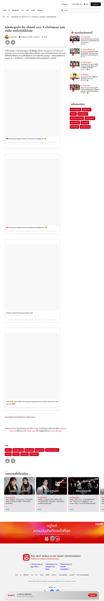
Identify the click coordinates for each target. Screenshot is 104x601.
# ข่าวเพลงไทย (85, 37)
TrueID (9, 4)
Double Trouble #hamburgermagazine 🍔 (19, 313)
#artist (8, 450)
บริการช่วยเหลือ (66, 581)
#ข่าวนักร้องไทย (18, 450)
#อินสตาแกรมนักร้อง (52, 450)
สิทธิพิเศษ (15, 10)
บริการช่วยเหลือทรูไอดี (83, 575)
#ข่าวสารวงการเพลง (77, 118)
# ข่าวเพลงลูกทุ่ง (86, 62)
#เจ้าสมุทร (24, 454)
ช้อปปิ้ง (48, 575)
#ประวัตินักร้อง (83, 114)
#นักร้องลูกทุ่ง (90, 118)
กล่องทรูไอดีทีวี (63, 575)
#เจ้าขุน (8, 454)
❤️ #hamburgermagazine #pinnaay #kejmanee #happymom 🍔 (26, 227)
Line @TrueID (57, 431)
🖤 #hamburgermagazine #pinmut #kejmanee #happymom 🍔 (26, 139)
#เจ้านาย (16, 454)
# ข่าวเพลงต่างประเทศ (88, 49)
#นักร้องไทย (29, 450)
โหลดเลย (92, 595)
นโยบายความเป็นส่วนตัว (54, 581)
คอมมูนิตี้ (71, 575)
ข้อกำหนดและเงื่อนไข (41, 581)
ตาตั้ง (33, 10)
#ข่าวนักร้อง (74, 127)
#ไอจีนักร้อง (34, 454)
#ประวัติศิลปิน (75, 122)
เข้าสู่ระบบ (96, 4)
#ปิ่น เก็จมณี (39, 450)
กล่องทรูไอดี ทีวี (76, 4)
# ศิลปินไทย (84, 75)
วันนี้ (4, 10)
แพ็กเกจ (54, 575)
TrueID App (31, 431)
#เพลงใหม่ (85, 122)
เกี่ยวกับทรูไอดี (32, 581)
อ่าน (22, 10)
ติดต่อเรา (73, 581)
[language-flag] (84, 4)
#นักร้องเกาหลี (85, 127)
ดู (9, 10)
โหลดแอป (64, 4)
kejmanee (21, 142)
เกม (27, 10)
